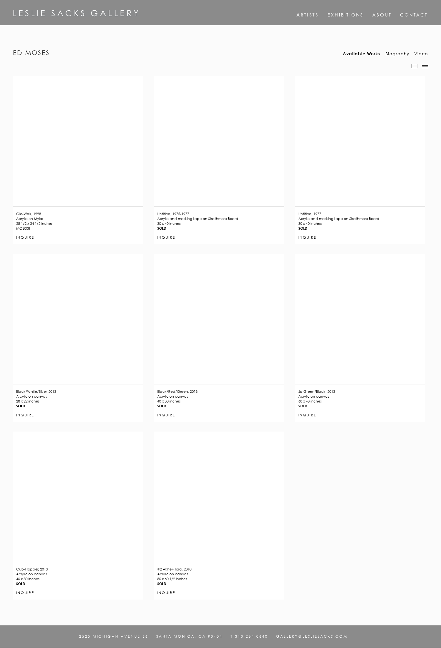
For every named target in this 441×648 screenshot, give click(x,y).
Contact (414, 14)
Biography (397, 54)
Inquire (25, 238)
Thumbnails (425, 66)
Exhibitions (345, 14)
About (382, 14)
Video (421, 54)
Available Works (362, 54)
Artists (307, 14)
